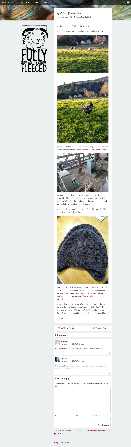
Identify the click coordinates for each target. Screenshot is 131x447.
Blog (13, 2)
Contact (45, 2)
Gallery (36, 2)
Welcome (5, 2)
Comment (59, 386)
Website (97, 415)
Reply (108, 353)
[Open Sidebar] (128, 2)
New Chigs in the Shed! (67, 328)
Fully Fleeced (59, 442)
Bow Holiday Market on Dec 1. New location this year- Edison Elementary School (80, 296)
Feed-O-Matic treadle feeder (95, 150)
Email (77, 415)
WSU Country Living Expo (97, 304)
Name (57, 415)
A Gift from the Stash (99, 328)
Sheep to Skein (24, 2)
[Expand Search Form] (124, 2)
